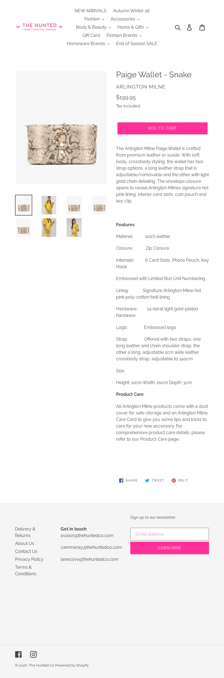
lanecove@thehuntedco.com (90, 559)
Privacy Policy (29, 559)
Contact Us (26, 551)
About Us (24, 543)
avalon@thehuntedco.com (87, 535)
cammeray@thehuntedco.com (91, 547)
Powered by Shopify (72, 665)
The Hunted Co (41, 665)
